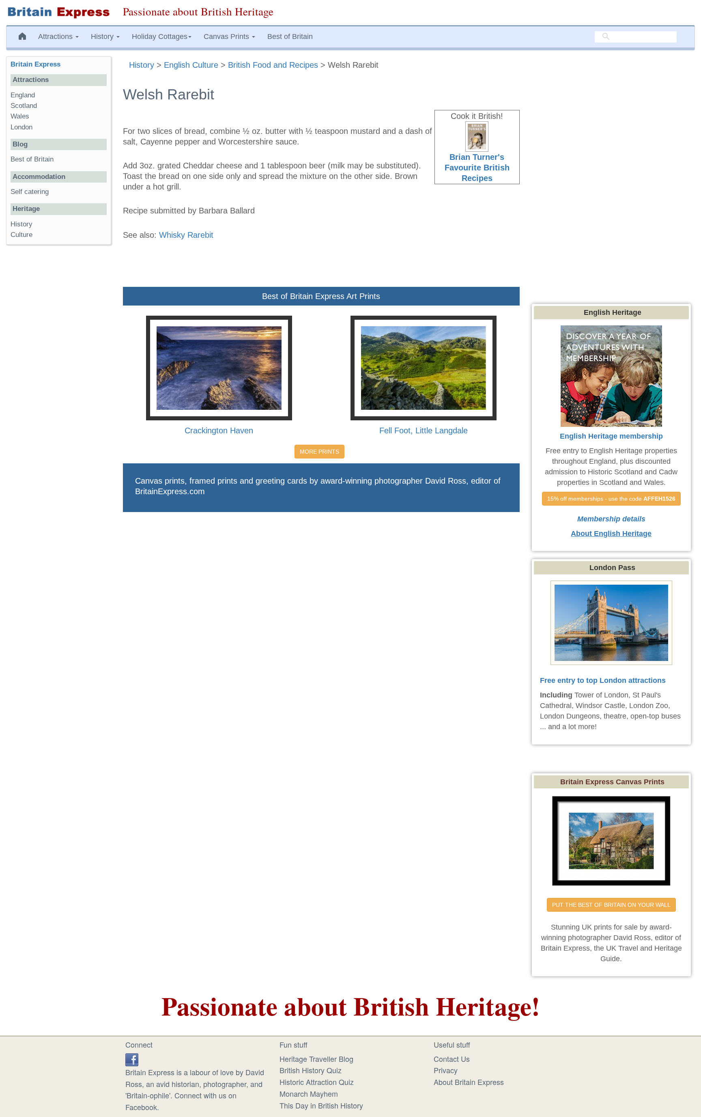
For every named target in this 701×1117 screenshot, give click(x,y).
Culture (21, 235)
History (21, 224)
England (23, 95)
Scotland (24, 106)
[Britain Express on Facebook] (131, 1058)
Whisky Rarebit (186, 234)
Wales (20, 116)
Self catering (30, 192)
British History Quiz (311, 1070)
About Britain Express (469, 1081)
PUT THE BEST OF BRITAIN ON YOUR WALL (611, 905)
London (21, 127)
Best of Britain (290, 36)
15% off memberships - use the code (611, 498)
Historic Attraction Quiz (317, 1081)
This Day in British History (321, 1105)
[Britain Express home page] (58, 12)
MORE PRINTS (319, 451)
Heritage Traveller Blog (316, 1058)
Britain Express (35, 64)
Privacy (446, 1070)
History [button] (103, 36)
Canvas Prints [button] (227, 36)
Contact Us (452, 1058)
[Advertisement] (58, 376)
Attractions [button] (56, 36)
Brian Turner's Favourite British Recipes (477, 168)
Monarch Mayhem (309, 1093)
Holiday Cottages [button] (159, 36)
